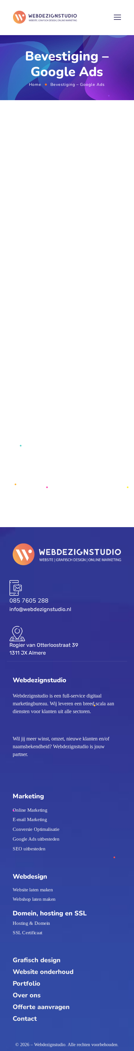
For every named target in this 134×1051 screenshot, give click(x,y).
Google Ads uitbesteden (36, 838)
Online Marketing (30, 809)
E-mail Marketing (30, 819)
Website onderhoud (43, 971)
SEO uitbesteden (29, 848)
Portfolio (26, 983)
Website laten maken (33, 889)
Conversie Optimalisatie (36, 829)
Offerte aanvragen (41, 1007)
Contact (25, 1018)
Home (35, 84)
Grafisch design (36, 960)
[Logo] (45, 18)
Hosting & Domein (31, 922)
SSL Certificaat (27, 932)
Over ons (27, 995)
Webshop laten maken (34, 899)
